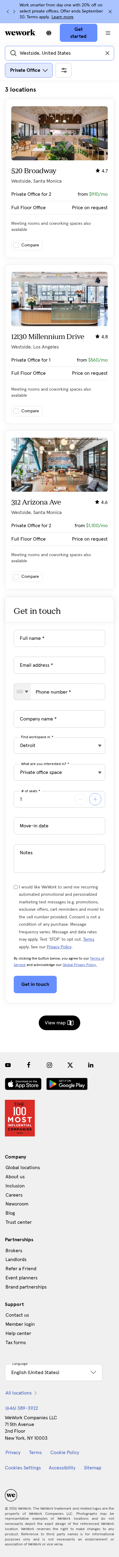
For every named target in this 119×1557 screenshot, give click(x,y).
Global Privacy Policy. (80, 965)
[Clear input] (107, 53)
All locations (18, 1393)
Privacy (12, 1452)
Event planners (21, 1277)
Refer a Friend (20, 1268)
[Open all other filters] (63, 70)
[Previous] (8, 12)
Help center (18, 1333)
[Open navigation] (108, 33)
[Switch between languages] (49, 33)
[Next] (14, 12)
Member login (20, 1324)
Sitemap (92, 1467)
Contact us (17, 1315)
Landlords (16, 1259)
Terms (88, 939)
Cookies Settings (23, 1467)
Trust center (18, 1222)
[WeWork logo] (20, 32)
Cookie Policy (64, 1452)
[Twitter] (70, 1065)
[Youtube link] (8, 1065)
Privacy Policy (59, 947)
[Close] (110, 12)
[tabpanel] (59, 338)
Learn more (63, 17)
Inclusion (15, 1185)
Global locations (22, 1167)
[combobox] (22, 692)
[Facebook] (29, 1065)
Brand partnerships (26, 1287)
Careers (14, 1195)
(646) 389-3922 (21, 1408)
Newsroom (16, 1203)
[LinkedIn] (91, 1065)
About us (15, 1176)
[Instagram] (49, 1065)
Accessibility (62, 1467)
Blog (10, 1213)
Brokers (13, 1250)
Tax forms (15, 1342)
